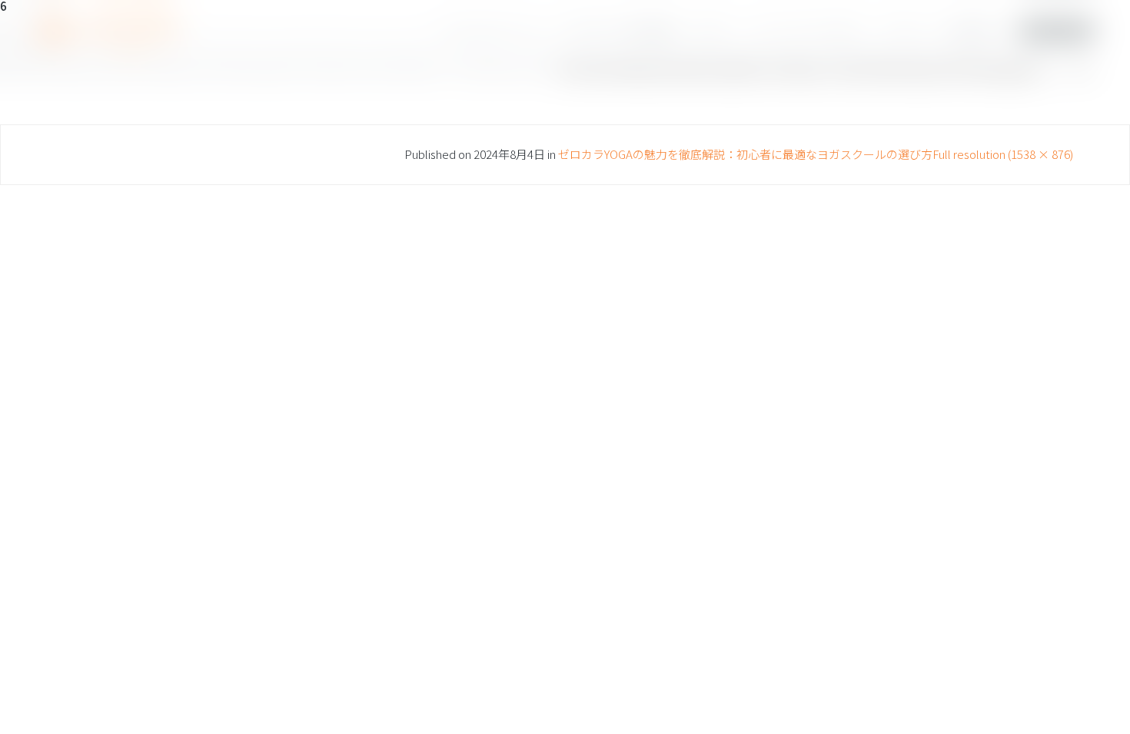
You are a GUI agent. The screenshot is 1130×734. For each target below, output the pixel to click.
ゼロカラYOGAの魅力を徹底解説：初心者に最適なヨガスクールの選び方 (745, 154)
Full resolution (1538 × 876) (1002, 154)
